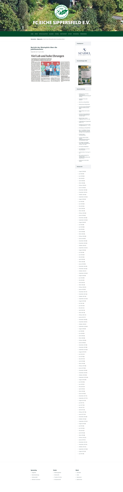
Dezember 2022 (82, 266)
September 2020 (82, 326)
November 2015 (82, 444)
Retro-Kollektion (43, 34)
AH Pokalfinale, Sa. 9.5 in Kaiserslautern (84, 149)
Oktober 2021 (82, 296)
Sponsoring (76, 34)
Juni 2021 (81, 305)
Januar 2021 (81, 317)
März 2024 (81, 233)
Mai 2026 (81, 178)
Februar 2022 (82, 287)
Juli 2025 (81, 201)
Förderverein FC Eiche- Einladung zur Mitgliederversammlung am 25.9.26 (85, 95)
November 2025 (82, 192)
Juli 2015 (81, 453)
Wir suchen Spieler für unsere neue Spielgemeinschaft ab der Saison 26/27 (84, 157)
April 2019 (81, 361)
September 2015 (82, 449)
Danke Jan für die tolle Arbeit (84, 161)
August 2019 (81, 351)
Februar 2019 (82, 365)
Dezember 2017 (82, 395)
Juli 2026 (81, 173)
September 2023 (82, 247)
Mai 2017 (81, 407)
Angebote (34, 472)
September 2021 (82, 298)
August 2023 (81, 250)
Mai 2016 (81, 430)
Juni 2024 (81, 227)
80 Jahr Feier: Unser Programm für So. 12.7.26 (84, 119)
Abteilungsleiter (57, 472)
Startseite (33, 39)
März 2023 (81, 261)
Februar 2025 (82, 213)
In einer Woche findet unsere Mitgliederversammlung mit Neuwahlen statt (84, 139)
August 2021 (81, 301)
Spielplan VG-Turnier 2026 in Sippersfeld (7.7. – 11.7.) (84, 125)
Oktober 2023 (82, 245)
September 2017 (82, 398)
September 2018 (82, 377)
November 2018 (82, 372)
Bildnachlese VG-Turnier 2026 (84, 111)
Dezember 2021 (82, 291)
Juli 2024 (81, 224)
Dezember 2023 (82, 240)
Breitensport (63, 34)
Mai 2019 (81, 358)
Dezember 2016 (82, 416)
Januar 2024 (81, 238)
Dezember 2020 (82, 319)
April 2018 (81, 389)
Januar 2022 (81, 289)
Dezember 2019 (82, 345)
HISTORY (70, 34)
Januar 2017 (81, 414)
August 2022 (81, 275)
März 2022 (81, 284)
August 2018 (81, 379)
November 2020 (82, 321)
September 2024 (82, 220)
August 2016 (81, 423)
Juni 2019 (81, 356)
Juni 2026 (81, 176)
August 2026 (81, 171)
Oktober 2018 (82, 375)
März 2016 (81, 435)
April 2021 (81, 310)
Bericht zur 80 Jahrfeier (84, 102)
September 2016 (82, 421)
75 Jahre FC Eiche (58, 477)
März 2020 (81, 338)
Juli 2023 (81, 252)
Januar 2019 (81, 368)
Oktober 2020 (82, 324)
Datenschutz (79, 479)
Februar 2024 (82, 236)
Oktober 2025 (82, 194)
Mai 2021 (81, 308)
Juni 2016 (81, 428)
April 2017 (81, 409)
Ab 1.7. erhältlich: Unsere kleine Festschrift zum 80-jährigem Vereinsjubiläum (84, 131)
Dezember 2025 (82, 190)
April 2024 (81, 231)
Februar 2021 (82, 314)
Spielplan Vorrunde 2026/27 (83, 99)
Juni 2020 (81, 333)
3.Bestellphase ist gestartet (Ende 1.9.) (85, 122)
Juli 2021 (81, 303)
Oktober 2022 (82, 271)
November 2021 (82, 294)
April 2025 (81, 208)
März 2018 (81, 391)
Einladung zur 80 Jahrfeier (84, 127)
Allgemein (39, 39)
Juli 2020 (81, 331)
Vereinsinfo (56, 474)
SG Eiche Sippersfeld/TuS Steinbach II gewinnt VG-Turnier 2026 (84, 114)
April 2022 (81, 282)
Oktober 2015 (82, 446)
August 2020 (81, 328)
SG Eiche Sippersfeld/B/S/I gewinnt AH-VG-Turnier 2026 (84, 107)
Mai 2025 (81, 206)
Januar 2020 (81, 342)
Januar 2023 (81, 264)
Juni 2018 (81, 384)
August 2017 (81, 400)
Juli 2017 (81, 402)
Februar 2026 (82, 185)
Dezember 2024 (82, 217)
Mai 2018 (81, 386)
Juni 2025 (81, 203)
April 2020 (81, 335)
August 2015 (81, 451)
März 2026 (81, 183)
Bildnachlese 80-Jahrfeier (84, 104)
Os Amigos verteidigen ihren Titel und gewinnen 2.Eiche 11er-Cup (84, 143)
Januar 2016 (81, 439)
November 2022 (82, 268)
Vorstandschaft (57, 479)
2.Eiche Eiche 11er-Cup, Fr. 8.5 (85, 152)
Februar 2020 (82, 340)
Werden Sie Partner (36, 479)
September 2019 (82, 349)
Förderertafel (34, 477)
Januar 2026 (81, 187)
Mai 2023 (81, 257)
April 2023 (81, 259)
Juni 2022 (81, 277)
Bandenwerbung (35, 474)
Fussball (57, 34)
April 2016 (81, 432)
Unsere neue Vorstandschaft (82, 135)
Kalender (51, 34)
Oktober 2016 (82, 419)
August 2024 (81, 222)
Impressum (79, 477)
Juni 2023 (81, 254)
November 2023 (82, 243)
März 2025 (81, 210)
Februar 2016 (82, 437)
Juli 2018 (81, 382)
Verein (36, 34)
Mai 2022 (81, 280)
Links (78, 474)
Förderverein (83, 34)
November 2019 (82, 347)
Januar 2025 (81, 215)
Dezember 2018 (82, 370)
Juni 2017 (81, 405)
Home (32, 34)
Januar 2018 (81, 393)
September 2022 (82, 273)
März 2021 (81, 312)
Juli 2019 (81, 354)
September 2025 (82, 196)
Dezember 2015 (82, 442)
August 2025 (81, 199)
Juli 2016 (81, 426)
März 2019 (81, 363)
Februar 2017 (82, 412)
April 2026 (81, 180)
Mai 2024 (81, 229)
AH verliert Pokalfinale (83, 146)
